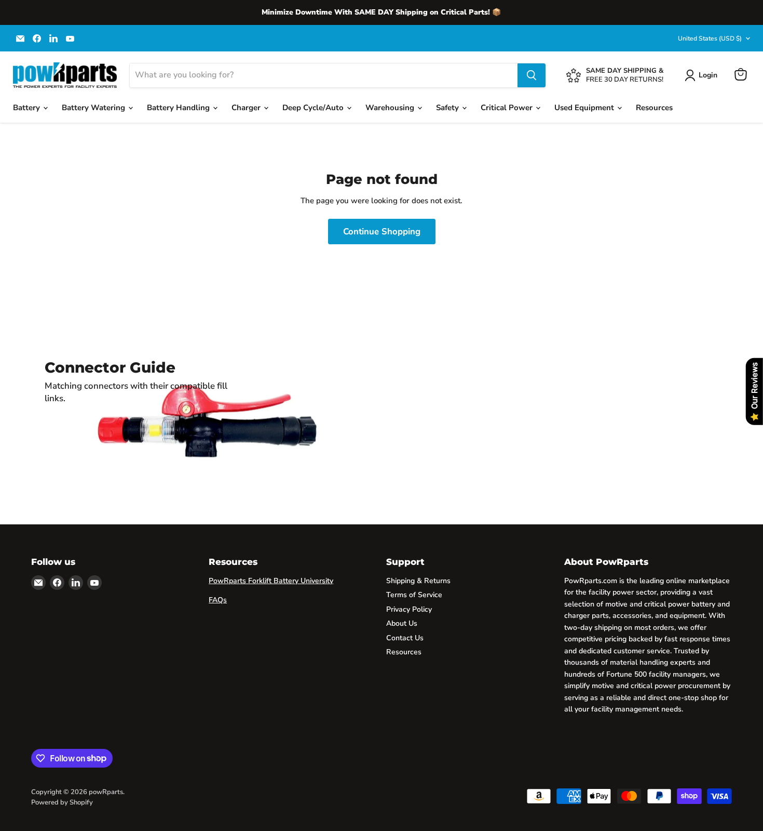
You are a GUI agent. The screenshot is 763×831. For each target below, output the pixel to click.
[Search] (531, 75)
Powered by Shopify (62, 802)
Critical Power (508, 107)
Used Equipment (585, 107)
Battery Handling (179, 107)
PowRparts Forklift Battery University (271, 581)
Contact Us (405, 638)
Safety (448, 107)
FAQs (218, 600)
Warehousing (390, 107)
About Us (401, 623)
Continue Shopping (381, 232)
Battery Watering (94, 107)
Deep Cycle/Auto (314, 107)
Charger (247, 107)
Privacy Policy (409, 609)
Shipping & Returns (418, 581)
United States (710, 38)
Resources (654, 107)
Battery (27, 107)
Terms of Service (414, 595)
